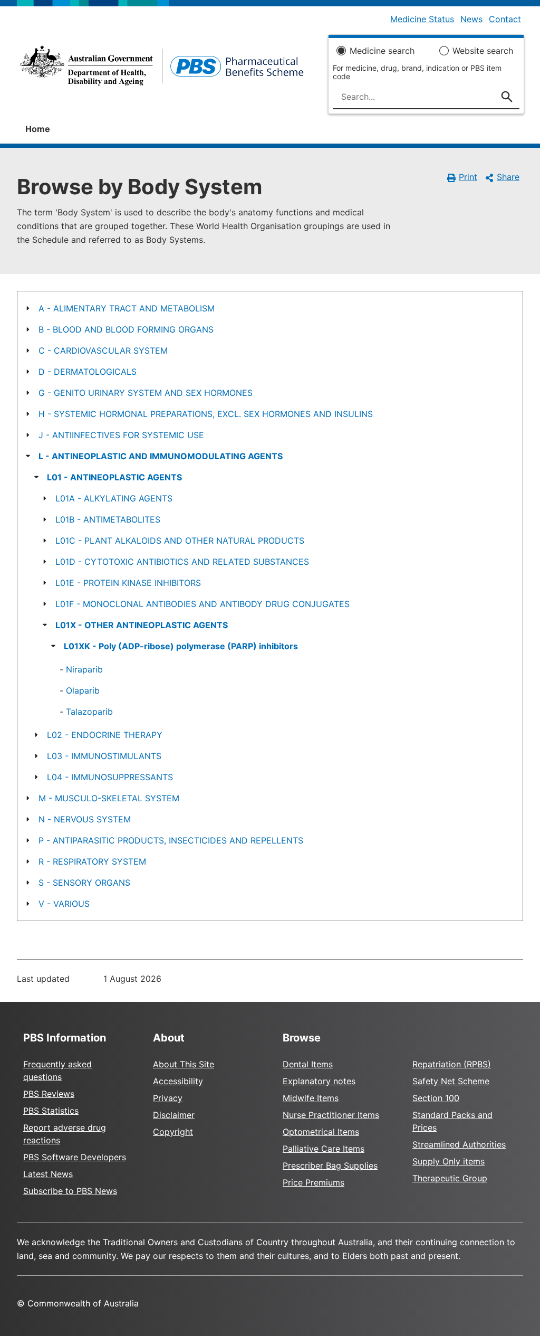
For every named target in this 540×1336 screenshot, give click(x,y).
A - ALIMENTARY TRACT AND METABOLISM (126, 308)
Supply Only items (448, 1161)
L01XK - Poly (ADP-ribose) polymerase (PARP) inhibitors (181, 646)
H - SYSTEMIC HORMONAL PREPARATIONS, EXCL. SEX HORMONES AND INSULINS (205, 414)
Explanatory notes (319, 1081)
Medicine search (382, 50)
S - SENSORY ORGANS (84, 882)
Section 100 (435, 1098)
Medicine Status (422, 19)
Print (468, 177)
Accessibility (178, 1081)
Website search (482, 50)
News (471, 19)
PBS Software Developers (74, 1157)
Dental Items (308, 1064)
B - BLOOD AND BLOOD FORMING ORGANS (126, 329)
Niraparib (84, 669)
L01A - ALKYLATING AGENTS (113, 498)
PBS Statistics (51, 1110)
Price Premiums (313, 1182)
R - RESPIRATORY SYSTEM (92, 861)
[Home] (162, 68)
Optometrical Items (321, 1131)
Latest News (48, 1174)
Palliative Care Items (323, 1148)
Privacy (167, 1098)
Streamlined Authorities (459, 1144)
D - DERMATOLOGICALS (87, 371)
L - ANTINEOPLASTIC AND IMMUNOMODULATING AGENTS (160, 456)
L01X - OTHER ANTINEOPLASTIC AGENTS (141, 625)
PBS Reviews (48, 1093)
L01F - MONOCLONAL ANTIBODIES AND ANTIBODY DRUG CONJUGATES (202, 604)
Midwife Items (311, 1098)
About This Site (183, 1064)
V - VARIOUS (64, 903)
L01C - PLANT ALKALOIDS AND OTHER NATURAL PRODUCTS (179, 540)
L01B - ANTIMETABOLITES (107, 519)
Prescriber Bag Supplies (330, 1165)
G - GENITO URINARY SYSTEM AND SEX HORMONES (145, 392)
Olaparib (83, 690)
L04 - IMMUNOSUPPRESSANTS (110, 777)
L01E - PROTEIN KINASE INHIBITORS (128, 582)
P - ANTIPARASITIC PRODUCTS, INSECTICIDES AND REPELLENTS (170, 840)
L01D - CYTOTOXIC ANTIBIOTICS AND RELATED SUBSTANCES (182, 561)
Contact (505, 19)
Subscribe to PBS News (70, 1191)
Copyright (173, 1131)
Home (37, 129)
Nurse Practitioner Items (331, 1115)
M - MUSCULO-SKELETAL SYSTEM (108, 798)
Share (508, 177)
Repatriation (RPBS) (451, 1064)
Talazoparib (89, 711)
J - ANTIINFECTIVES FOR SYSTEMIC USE (121, 435)
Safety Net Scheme (450, 1081)
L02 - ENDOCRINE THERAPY (104, 734)
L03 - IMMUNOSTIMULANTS (104, 756)
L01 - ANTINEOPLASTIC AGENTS (114, 477)
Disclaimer (174, 1115)
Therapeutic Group (449, 1178)
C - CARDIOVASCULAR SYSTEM (103, 350)
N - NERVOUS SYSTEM (84, 819)
